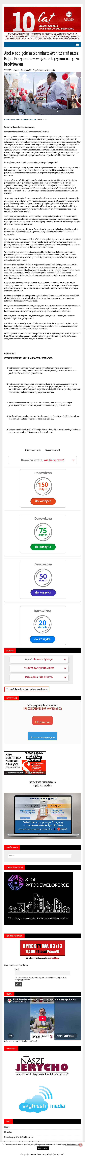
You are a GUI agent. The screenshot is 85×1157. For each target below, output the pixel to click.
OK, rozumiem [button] (42, 1148)
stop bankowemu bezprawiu (44, 70)
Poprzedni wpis (34, 450)
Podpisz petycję (43, 722)
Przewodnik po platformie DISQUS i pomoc (18, 1137)
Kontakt (7, 1127)
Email (17, 969)
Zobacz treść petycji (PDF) (43, 737)
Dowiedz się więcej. (74, 1144)
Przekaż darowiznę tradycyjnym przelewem (27, 689)
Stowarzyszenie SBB (28, 119)
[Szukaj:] (39, 855)
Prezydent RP (26, 70)
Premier (16, 70)
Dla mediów (8, 1132)
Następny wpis (51, 450)
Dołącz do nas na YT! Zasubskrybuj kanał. (20, 1041)
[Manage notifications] (80, 1145)
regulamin (60, 1154)
